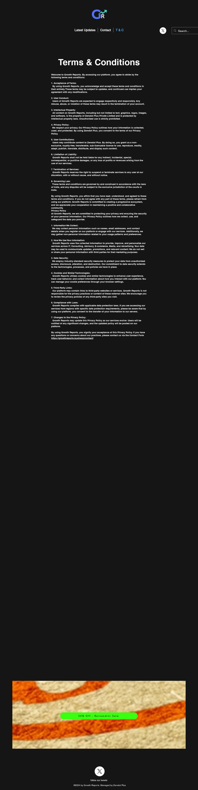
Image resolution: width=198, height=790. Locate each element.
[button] (117, 6)
